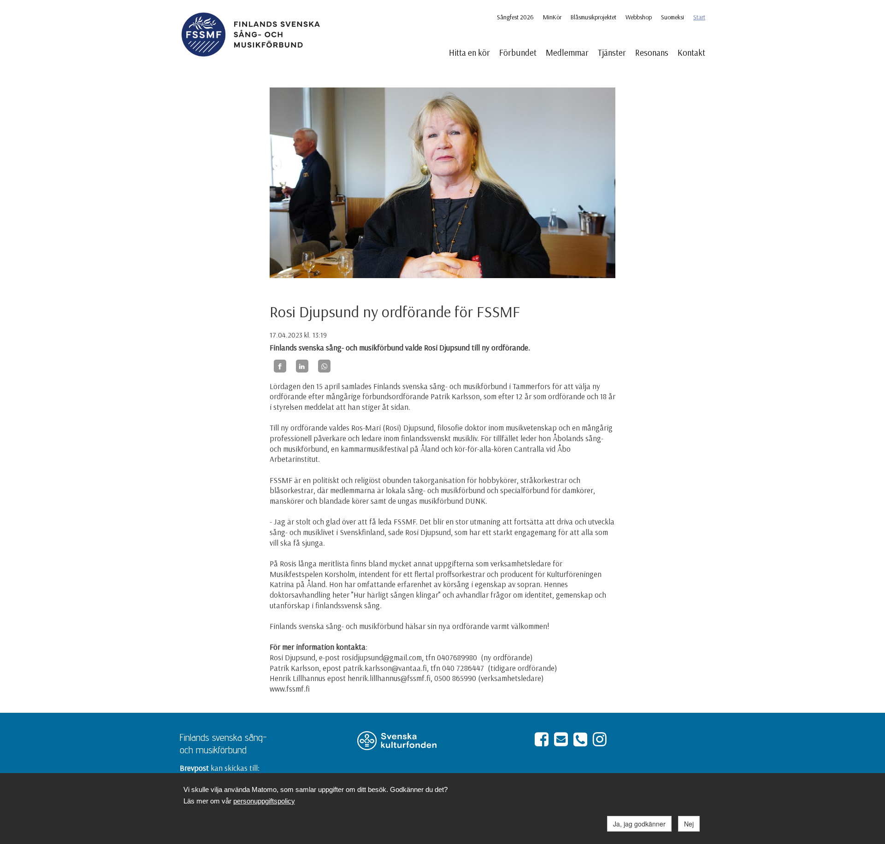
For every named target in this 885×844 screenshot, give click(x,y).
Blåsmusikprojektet (593, 17)
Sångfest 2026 (515, 17)
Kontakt (691, 52)
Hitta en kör (469, 52)
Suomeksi (672, 17)
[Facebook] (280, 366)
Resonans (651, 52)
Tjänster (612, 52)
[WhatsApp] (324, 366)
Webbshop (638, 17)
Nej (689, 823)
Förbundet (518, 52)
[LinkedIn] (302, 366)
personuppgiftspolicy (264, 801)
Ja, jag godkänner (639, 823)
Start (699, 17)
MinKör (552, 17)
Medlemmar (567, 52)
